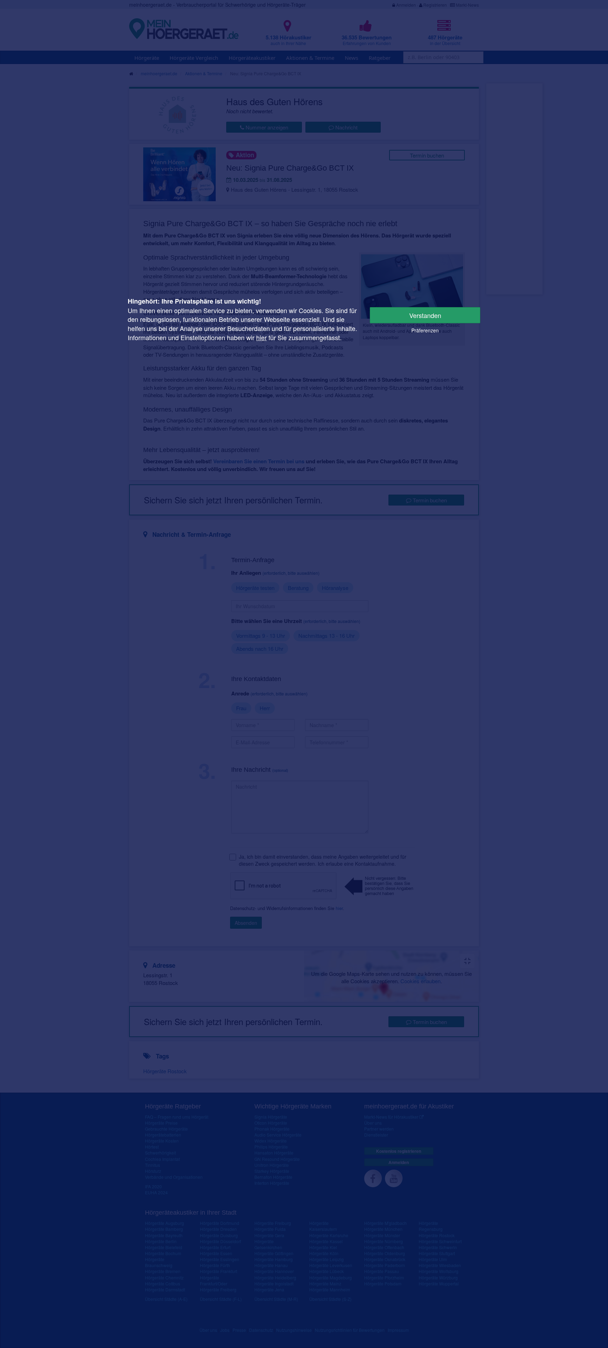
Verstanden (425, 315)
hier (261, 337)
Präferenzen (425, 330)
